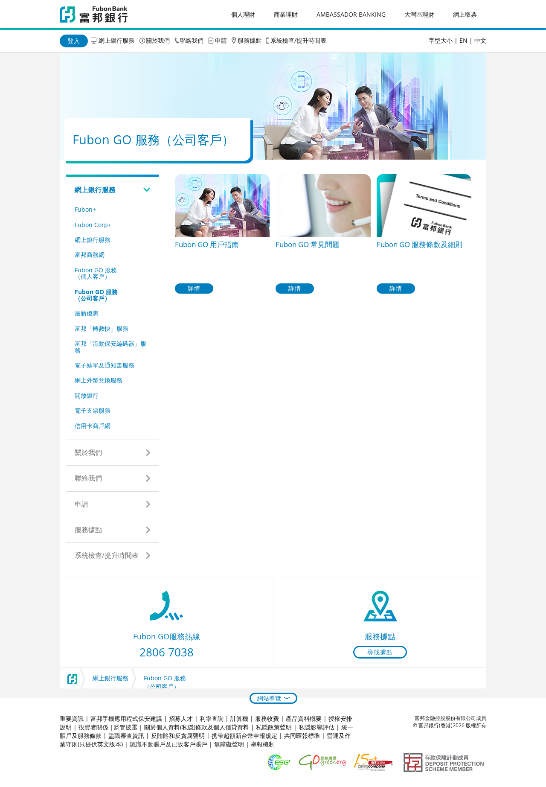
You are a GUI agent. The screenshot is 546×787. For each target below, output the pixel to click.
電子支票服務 (92, 410)
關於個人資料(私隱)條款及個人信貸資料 (196, 727)
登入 (73, 41)
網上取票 (465, 14)
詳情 (194, 288)
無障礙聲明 (229, 744)
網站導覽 (269, 698)
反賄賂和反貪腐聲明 (178, 736)
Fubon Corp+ (93, 225)
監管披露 (125, 727)
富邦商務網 (90, 255)
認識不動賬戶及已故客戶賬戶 (168, 744)
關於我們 (158, 40)
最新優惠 (87, 313)
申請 (221, 40)
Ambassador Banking (351, 14)
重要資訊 (72, 718)
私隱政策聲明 (274, 727)
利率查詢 (212, 718)
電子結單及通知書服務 (104, 365)
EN (463, 40)
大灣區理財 (419, 14)
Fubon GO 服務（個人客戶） (96, 273)
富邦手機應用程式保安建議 (126, 718)
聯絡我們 (191, 40)
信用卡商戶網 (92, 426)
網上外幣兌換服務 (98, 380)
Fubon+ (85, 209)
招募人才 (181, 718)
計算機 (239, 718)
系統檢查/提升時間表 (298, 40)
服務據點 (249, 40)
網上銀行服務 (116, 40)
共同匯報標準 (302, 736)
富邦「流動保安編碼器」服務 (110, 346)
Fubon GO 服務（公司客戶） (96, 295)
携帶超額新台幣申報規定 (244, 736)
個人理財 (243, 14)
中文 (480, 40)
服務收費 (267, 718)
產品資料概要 (304, 718)
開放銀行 (87, 395)
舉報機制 (263, 744)
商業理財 (286, 14)
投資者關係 (93, 727)
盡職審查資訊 (126, 736)
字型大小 (441, 40)
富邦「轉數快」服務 (101, 328)
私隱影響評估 (316, 727)
